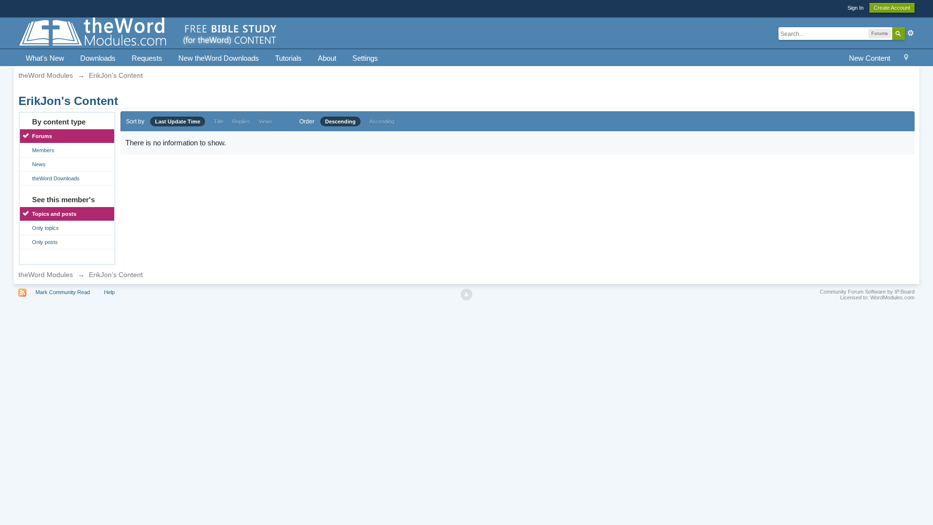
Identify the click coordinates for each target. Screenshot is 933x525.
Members (43, 150)
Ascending (381, 121)
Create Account (892, 8)
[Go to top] (466, 294)
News (39, 164)
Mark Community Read (62, 292)
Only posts (45, 242)
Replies (241, 121)
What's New (45, 58)
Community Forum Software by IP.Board (867, 292)
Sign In (855, 8)
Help (109, 292)
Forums (42, 136)
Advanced (911, 33)
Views (266, 121)
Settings (365, 58)
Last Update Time (177, 121)
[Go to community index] (148, 32)
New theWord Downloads (218, 58)
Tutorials (288, 58)
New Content (869, 58)
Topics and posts (54, 214)
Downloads (98, 58)
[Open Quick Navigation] (906, 58)
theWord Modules (45, 275)
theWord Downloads (56, 178)
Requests (147, 58)
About (327, 58)
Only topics (45, 228)
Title (219, 121)
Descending (340, 121)
